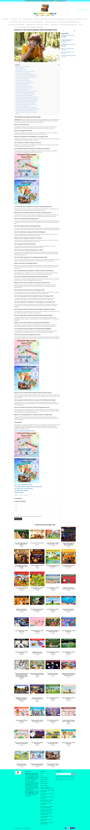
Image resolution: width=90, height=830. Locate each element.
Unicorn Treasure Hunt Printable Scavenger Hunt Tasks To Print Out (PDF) (68, 721)
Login (84, 9)
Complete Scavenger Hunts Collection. (27, 430)
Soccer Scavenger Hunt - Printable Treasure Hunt (68, 653)
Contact (41, 775)
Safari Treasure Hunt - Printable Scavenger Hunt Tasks (53, 743)
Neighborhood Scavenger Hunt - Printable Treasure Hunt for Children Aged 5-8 (22, 698)
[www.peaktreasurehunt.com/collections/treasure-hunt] (26, 178)
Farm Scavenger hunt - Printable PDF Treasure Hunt (47, 794)
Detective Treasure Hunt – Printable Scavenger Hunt (68, 743)
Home (15, 27)
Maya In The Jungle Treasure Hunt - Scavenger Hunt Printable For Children (21, 544)
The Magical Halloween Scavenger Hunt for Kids (67, 36)
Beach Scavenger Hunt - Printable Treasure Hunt (53, 588)
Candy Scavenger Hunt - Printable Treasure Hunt (37, 631)
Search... (79, 9)
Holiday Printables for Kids (27, 19)
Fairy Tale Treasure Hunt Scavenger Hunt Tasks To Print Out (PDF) (21, 743)
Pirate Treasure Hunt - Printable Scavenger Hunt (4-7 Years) (53, 765)
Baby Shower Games (14, 21)
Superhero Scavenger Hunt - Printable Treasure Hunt (37, 653)
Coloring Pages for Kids (78, 19)
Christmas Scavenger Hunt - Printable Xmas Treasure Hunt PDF (68, 588)
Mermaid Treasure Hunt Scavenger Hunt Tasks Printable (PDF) (37, 765)
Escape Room (37, 19)
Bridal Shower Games (23, 21)
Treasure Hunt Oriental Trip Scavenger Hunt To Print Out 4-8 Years (37, 698)
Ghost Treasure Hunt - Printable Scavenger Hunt (37, 743)
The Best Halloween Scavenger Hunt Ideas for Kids (68, 45)
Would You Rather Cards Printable (57, 19)
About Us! (80, 24)
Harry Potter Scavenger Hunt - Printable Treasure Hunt (52, 674)
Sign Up (73, 773)
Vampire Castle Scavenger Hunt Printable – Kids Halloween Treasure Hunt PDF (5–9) (68, 544)
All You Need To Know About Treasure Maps (16, 24)
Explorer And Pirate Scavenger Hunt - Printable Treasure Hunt (53, 631)
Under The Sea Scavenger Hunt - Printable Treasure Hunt (68, 610)
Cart (88, 9)
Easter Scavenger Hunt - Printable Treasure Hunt (68, 698)
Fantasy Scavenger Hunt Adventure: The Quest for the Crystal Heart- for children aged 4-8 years (68, 674)
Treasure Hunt (6, 19)
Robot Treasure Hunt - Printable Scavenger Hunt (22, 721)
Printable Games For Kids (15, 19)
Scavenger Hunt (20, 828)
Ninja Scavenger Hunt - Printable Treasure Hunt (21, 653)
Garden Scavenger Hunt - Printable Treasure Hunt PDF (52, 566)
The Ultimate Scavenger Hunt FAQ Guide (22, 66)
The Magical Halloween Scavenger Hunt (37, 566)
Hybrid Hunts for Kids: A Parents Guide (68, 55)
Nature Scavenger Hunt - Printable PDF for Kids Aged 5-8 (37, 610)
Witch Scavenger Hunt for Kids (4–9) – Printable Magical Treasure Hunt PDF (21, 566)
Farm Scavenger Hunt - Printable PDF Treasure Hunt (37, 588)
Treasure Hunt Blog (54, 24)
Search (41, 773)
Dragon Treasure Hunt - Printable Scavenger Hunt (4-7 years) (53, 543)
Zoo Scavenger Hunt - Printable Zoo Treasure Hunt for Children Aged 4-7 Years (37, 674)
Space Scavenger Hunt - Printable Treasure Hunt (21, 631)
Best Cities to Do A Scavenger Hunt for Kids (68, 24)
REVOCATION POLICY (44, 779)
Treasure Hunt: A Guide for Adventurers (35, 21)
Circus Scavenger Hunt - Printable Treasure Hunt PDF (21, 588)
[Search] (75, 30)
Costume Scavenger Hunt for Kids (67, 52)
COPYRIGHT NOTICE (44, 783)
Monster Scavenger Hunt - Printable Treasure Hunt (68, 631)
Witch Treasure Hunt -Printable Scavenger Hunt (53, 721)
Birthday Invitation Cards (45, 19)
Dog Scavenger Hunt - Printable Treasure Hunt (53, 610)
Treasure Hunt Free (39, 24)
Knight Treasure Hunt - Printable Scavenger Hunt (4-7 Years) (37, 721)
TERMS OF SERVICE (44, 777)
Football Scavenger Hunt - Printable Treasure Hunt (52, 653)
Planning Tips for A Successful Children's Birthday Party (69, 21)
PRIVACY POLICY (43, 781)
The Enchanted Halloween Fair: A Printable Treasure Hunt (67, 40)
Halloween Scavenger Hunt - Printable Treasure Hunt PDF (21, 610)
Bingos (85, 19)
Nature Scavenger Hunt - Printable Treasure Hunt (52, 698)
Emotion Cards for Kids (69, 19)
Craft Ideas (46, 24)
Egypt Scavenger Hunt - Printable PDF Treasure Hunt (68, 566)
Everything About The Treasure (50, 21)
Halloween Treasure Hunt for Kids (67, 48)
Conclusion (17, 113)
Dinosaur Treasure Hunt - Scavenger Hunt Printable (21, 765)
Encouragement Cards (30, 24)
